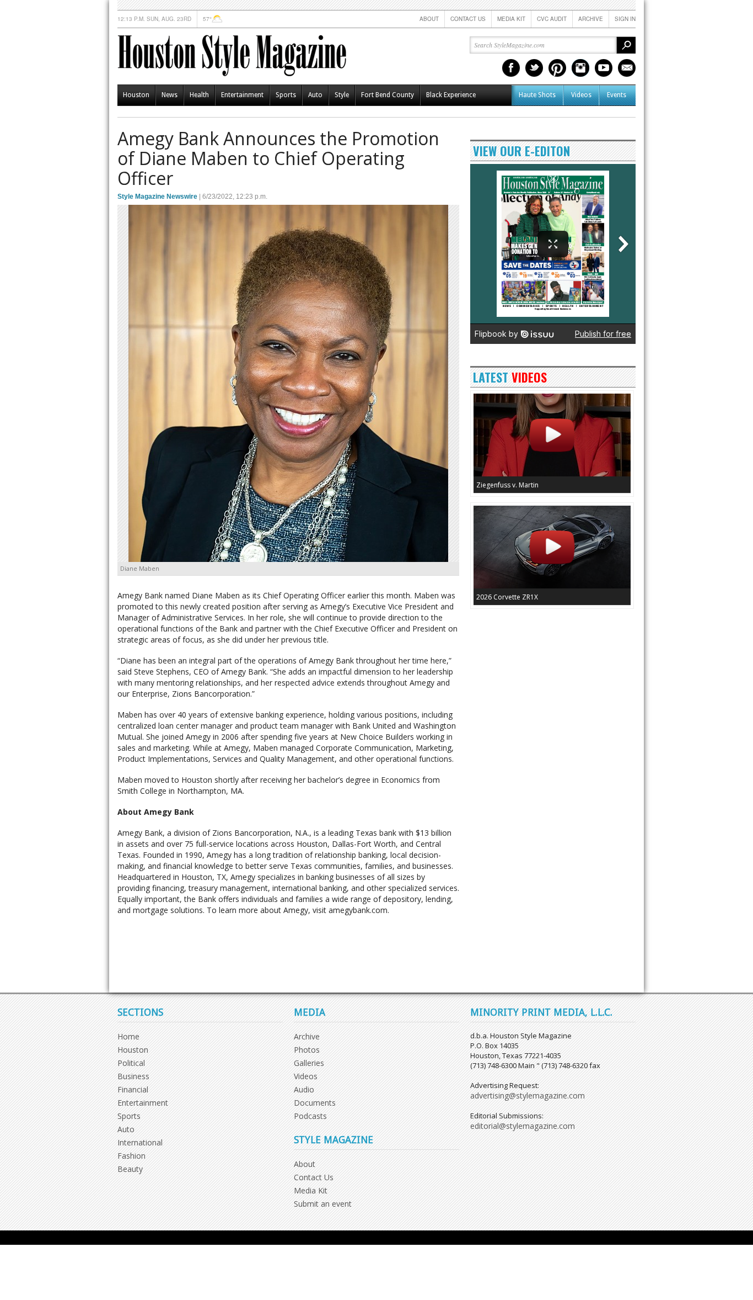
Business (133, 1076)
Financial (132, 1089)
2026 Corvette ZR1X (507, 597)
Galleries (309, 1063)
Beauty (130, 1169)
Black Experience (451, 95)
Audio (304, 1089)
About (429, 19)
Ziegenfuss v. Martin (507, 485)
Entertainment (242, 95)
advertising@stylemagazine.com (527, 1095)
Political (131, 1063)
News (170, 95)
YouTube (603, 68)
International (140, 1142)
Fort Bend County (387, 95)
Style (342, 95)
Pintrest (557, 68)
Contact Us (468, 19)
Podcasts (310, 1116)
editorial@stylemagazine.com (522, 1126)
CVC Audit (552, 19)
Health (199, 95)
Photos (307, 1049)
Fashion (131, 1155)
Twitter (534, 68)
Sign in (625, 19)
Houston (136, 95)
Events (616, 95)
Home (128, 1036)
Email (627, 68)
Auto (315, 95)
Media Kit (511, 19)
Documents (315, 1102)
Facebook (511, 68)
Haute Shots (537, 95)
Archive (590, 19)
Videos (581, 95)
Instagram (580, 68)
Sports (286, 95)
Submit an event (323, 1203)
